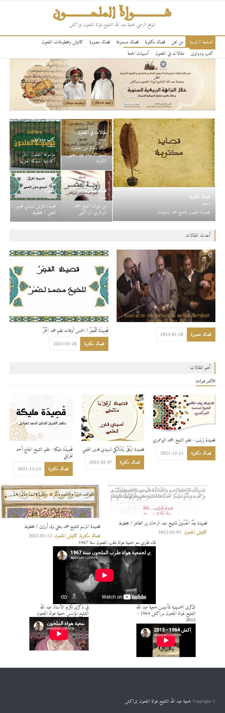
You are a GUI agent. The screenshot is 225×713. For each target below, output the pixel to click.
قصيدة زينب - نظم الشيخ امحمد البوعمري (184, 440)
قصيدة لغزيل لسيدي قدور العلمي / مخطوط (36, 209)
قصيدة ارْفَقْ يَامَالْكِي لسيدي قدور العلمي (113, 449)
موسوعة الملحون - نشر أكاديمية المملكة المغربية (37, 158)
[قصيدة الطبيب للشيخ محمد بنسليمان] (164, 153)
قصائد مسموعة (127, 42)
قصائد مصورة (99, 42)
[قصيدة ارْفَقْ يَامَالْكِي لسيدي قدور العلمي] (112, 417)
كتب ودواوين (202, 53)
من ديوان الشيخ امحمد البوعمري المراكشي (90, 209)
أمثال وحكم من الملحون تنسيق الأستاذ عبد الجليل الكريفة (87, 154)
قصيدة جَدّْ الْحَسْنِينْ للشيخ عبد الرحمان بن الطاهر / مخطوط (163, 523)
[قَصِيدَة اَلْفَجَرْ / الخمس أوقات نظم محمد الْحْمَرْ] (59, 286)
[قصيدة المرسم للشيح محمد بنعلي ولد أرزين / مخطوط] (50, 501)
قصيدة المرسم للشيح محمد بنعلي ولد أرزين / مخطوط (62, 526)
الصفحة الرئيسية (201, 42)
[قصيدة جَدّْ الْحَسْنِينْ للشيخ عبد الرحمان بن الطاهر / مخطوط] (157, 499)
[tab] (205, 382)
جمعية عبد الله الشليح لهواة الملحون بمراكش (158, 701)
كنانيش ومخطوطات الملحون (62, 42)
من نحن (177, 42)
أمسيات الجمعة (138, 53)
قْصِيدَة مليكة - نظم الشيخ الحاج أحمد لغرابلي (44, 453)
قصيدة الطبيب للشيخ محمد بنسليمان (183, 212)
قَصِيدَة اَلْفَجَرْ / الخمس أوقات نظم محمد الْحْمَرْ (75, 331)
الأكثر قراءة (205, 381)
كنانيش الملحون (66, 536)
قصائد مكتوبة (155, 42)
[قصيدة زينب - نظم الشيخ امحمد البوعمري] (183, 413)
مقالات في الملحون (169, 53)
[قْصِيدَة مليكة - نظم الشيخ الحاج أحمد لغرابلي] (41, 417)
